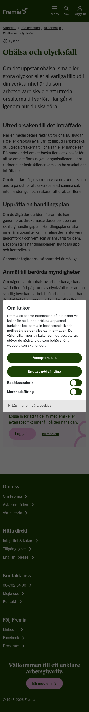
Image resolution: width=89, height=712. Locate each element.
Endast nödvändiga (44, 371)
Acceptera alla (45, 358)
